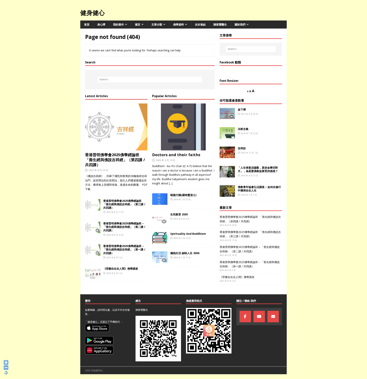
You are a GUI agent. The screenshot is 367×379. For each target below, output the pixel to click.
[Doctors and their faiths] (183, 126)
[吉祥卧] (227, 152)
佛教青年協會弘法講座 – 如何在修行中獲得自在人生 (259, 188)
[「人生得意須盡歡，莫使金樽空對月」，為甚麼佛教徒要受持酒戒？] (227, 171)
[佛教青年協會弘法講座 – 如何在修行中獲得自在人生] (227, 191)
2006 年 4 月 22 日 (182, 238)
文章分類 (156, 24)
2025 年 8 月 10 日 (114, 234)
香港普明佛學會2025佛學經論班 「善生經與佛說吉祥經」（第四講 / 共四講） (115, 159)
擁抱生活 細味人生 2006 (184, 253)
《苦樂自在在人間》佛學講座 (120, 268)
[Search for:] (150, 79)
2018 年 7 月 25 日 (249, 133)
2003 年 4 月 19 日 (165, 160)
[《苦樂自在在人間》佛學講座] (92, 272)
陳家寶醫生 (220, 24)
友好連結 (200, 24)
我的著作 (118, 24)
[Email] (273, 316)
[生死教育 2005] (159, 218)
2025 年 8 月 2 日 (114, 273)
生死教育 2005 (179, 214)
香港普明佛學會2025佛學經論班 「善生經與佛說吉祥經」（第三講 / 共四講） (124, 204)
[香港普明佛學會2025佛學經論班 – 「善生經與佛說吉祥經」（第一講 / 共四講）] (92, 250)
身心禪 (101, 24)
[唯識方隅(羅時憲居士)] (159, 199)
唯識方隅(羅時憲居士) (183, 195)
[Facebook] (245, 316)
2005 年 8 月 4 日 (181, 218)
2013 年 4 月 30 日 (249, 113)
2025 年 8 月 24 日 (98, 170)
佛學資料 (178, 24)
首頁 (86, 24)
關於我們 (240, 24)
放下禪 (242, 109)
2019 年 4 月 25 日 (249, 175)
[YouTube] (259, 316)
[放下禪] (227, 113)
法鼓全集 (243, 129)
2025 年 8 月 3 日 (114, 257)
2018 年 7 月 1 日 (249, 194)
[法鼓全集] (227, 133)
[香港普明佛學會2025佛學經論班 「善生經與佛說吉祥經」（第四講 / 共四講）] (116, 126)
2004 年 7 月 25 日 (182, 199)
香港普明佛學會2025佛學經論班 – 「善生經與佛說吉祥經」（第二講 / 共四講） (124, 226)
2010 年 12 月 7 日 (249, 152)
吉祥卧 (242, 148)
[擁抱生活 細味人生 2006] (159, 257)
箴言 (137, 24)
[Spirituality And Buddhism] (159, 238)
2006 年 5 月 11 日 (182, 257)
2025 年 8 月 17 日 (114, 212)
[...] (170, 183)
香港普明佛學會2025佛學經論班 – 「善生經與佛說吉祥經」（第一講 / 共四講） (124, 249)
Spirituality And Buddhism (188, 233)
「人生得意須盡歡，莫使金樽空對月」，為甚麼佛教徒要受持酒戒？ (258, 169)
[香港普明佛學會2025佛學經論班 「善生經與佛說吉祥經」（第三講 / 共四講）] (92, 205)
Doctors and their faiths (176, 154)
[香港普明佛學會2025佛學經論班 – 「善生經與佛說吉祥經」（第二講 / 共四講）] (92, 227)
